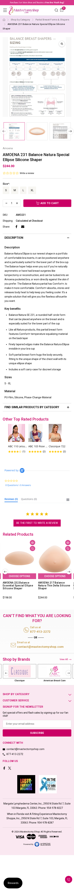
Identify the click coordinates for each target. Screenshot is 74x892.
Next (70, 131)
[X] (10, 768)
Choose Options (19, 576)
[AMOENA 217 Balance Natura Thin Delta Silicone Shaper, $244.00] (54, 559)
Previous (5, 571)
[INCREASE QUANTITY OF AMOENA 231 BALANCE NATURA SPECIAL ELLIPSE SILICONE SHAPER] (17, 203)
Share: (6, 226)
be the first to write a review (37, 523)
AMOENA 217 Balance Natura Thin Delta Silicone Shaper (54, 585)
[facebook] (4, 768)
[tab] (11, 499)
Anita (54, 680)
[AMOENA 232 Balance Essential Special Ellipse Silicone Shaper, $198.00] (19, 559)
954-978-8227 (55, 807)
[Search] (56, 10)
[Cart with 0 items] (61, 10)
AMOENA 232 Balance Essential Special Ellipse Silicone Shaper (18, 585)
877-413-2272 (40, 631)
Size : (6, 183)
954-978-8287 (45, 822)
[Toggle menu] (5, 10)
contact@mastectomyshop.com (40, 646)
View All (64, 659)
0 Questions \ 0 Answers (18, 485)
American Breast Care (20, 680)
